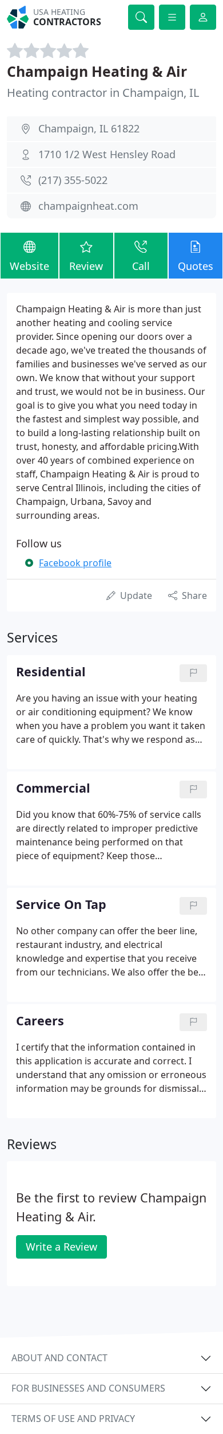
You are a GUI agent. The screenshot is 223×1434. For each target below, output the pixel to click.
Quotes (195, 266)
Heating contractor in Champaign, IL (103, 92)
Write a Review (61, 1246)
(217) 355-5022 (72, 180)
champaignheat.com (88, 206)
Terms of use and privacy (73, 1418)
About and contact (59, 1357)
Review (86, 266)
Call (141, 266)
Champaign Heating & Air (97, 71)
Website (29, 266)
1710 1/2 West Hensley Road (107, 154)
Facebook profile (75, 563)
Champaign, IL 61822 (89, 128)
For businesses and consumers (88, 1388)
